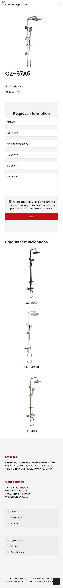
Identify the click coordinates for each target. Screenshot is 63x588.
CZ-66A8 (31, 303)
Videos (14, 523)
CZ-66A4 (31, 431)
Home (14, 511)
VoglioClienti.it (26, 581)
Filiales (14, 546)
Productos (16, 517)
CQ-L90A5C (31, 367)
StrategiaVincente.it (47, 581)
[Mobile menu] (58, 5)
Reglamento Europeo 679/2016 (40, 205)
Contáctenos (17, 552)
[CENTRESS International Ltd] (17, 5)
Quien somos (18, 540)
